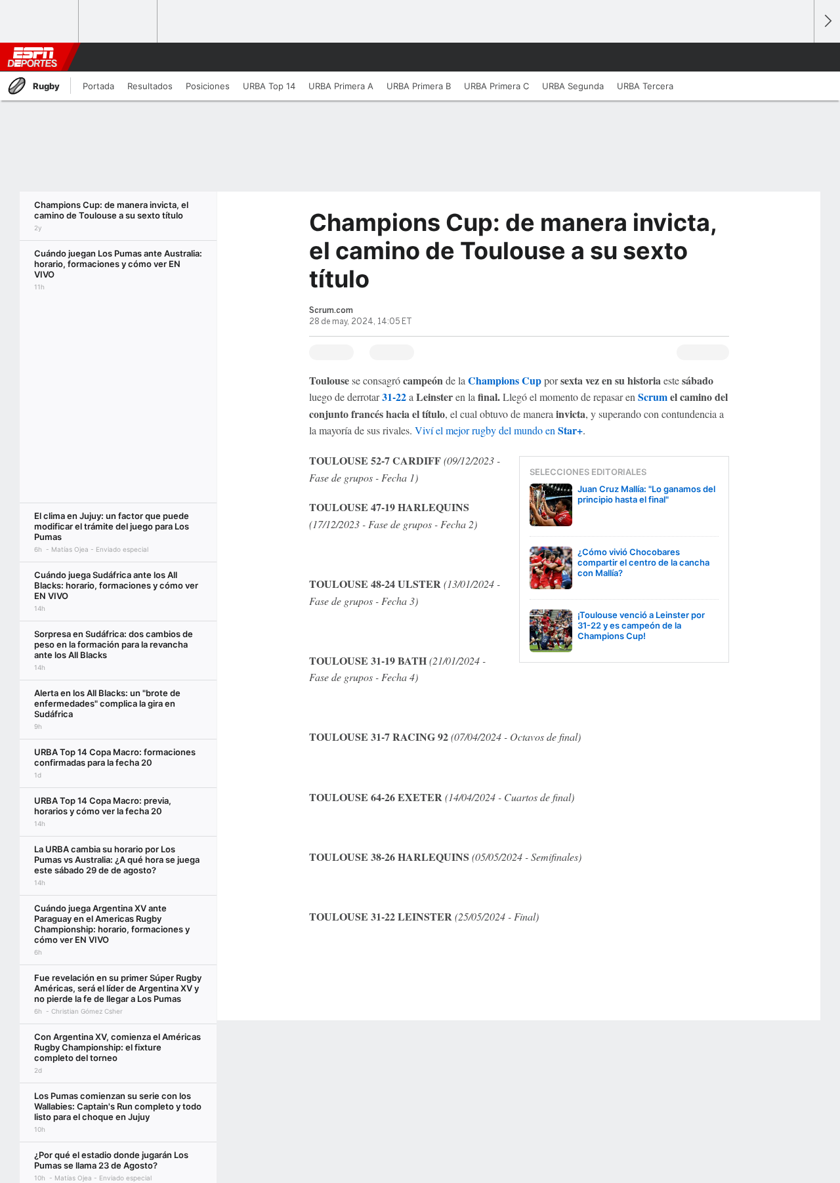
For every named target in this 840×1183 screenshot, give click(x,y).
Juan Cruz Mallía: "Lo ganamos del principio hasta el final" (646, 494)
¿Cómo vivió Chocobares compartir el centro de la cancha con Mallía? (643, 562)
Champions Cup (504, 380)
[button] (798, 57)
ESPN (32, 57)
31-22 (394, 396)
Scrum (652, 396)
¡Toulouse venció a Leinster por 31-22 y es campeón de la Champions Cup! (641, 625)
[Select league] (40, 21)
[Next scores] (827, 21)
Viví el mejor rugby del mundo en (499, 430)
